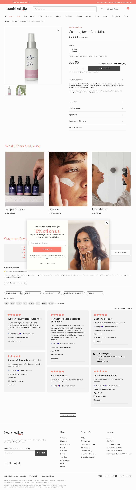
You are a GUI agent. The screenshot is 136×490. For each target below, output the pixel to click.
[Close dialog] (107, 223)
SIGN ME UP (47, 249)
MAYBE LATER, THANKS (47, 264)
